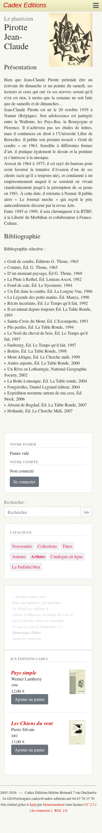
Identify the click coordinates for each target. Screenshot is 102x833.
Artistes (38, 556)
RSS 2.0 (60, 810)
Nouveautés (22, 546)
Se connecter (24, 481)
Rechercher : (15, 502)
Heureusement (54, 804)
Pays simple (23, 672)
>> (86, 512)
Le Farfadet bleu (26, 567)
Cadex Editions (25, 5)
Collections (47, 546)
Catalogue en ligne (67, 556)
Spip (32, 804)
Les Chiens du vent (32, 723)
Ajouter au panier (30, 699)
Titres (67, 546)
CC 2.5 (89, 804)
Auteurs (19, 556)
